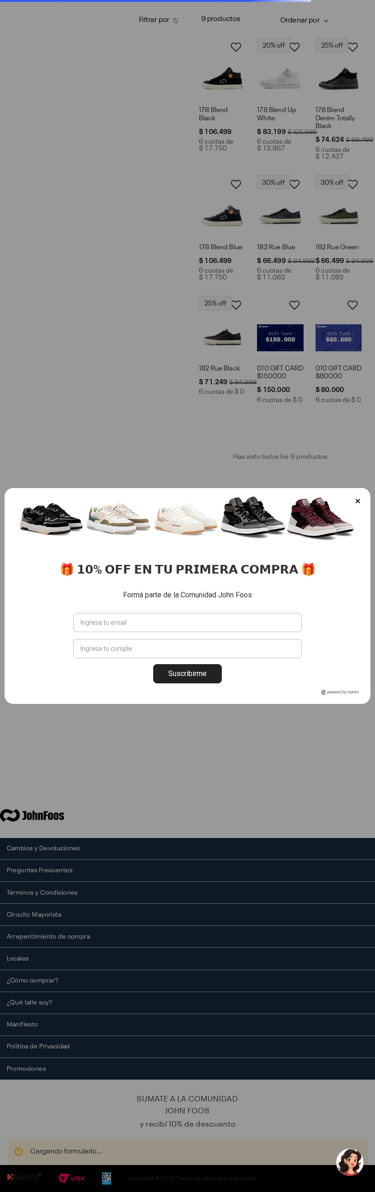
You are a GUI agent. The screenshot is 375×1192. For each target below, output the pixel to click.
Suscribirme (187, 673)
